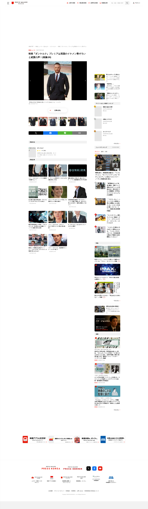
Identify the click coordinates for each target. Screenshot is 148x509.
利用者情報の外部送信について (92, 491)
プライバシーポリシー (59, 491)
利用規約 (68, 491)
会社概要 (50, 491)
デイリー (97, 151)
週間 (102, 151)
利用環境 (73, 491)
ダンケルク (40, 148)
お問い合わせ (80, 491)
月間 (106, 151)
